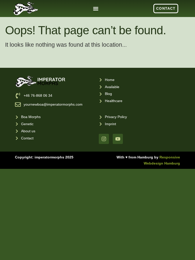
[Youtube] (118, 139)
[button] (96, 8)
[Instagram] (104, 139)
